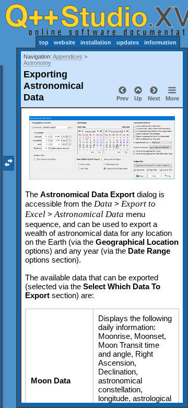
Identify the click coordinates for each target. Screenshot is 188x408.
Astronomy (37, 63)
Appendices (68, 56)
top (44, 42)
